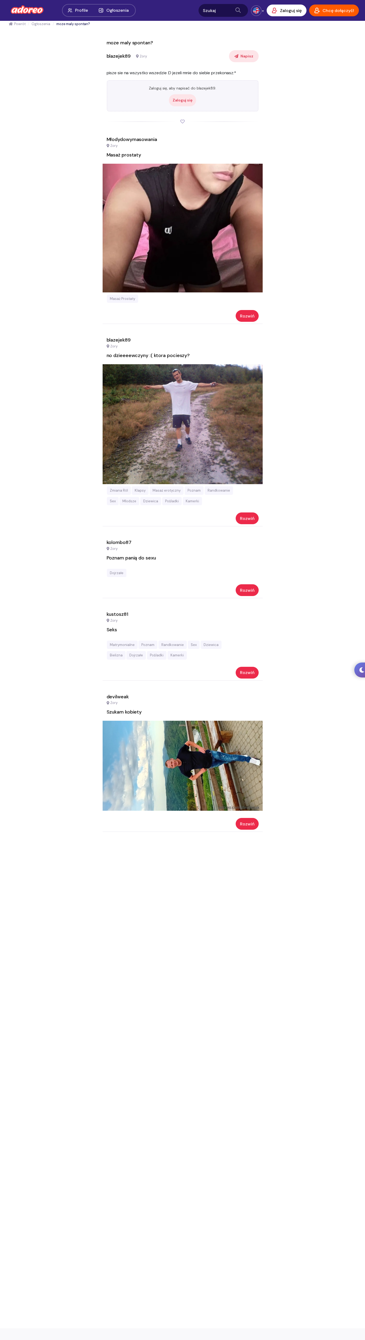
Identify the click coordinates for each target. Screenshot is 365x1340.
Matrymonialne (122, 644)
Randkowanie (219, 490)
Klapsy (140, 490)
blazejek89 (119, 56)
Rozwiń (247, 316)
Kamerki (192, 501)
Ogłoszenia (117, 10)
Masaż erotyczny (167, 490)
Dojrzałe (116, 573)
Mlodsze (129, 501)
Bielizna (116, 655)
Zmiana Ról (119, 490)
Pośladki (172, 501)
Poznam (194, 490)
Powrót (19, 24)
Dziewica (150, 501)
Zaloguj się (182, 100)
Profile (81, 10)
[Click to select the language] (256, 10)
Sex (113, 501)
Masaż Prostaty (122, 298)
